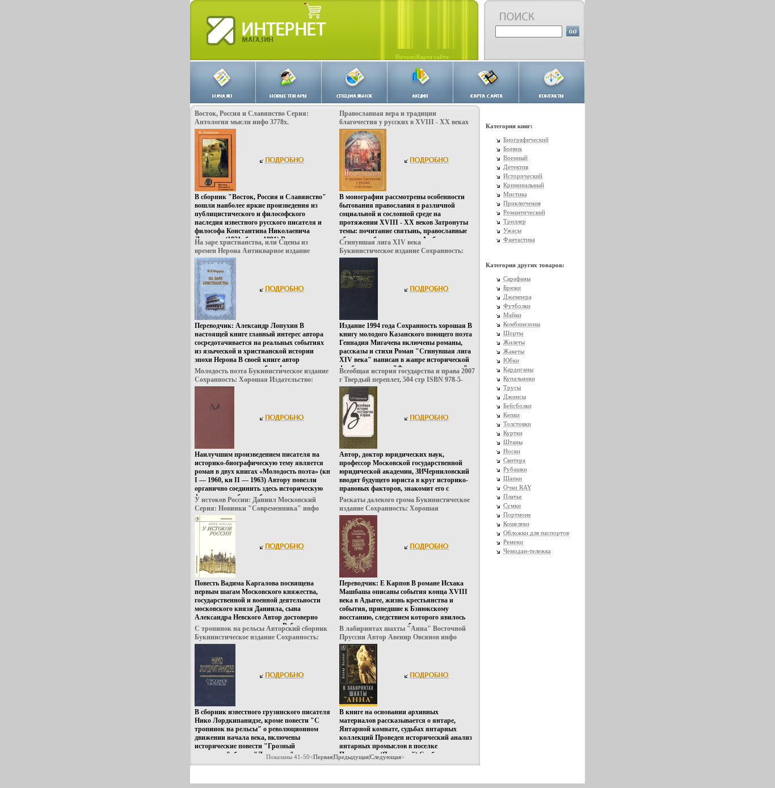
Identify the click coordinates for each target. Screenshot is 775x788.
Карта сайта (432, 56)
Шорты (513, 333)
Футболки (516, 305)
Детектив (515, 166)
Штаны (513, 442)
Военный (515, 157)
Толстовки (517, 423)
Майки (512, 314)
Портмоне (517, 514)
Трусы (512, 387)
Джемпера (517, 296)
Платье (512, 496)
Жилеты (514, 342)
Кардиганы (518, 369)
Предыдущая (351, 756)
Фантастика (519, 239)
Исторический (522, 175)
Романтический (524, 212)
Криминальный (523, 185)
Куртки (513, 432)
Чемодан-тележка (527, 550)
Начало (405, 56)
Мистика (515, 194)
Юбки (511, 360)
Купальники (519, 378)
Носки (511, 451)
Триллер (514, 221)
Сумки (512, 505)
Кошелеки (516, 523)
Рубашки (515, 469)
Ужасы (512, 230)
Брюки (512, 287)
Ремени (513, 541)
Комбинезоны (521, 324)
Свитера (514, 460)
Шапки (512, 478)
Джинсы (514, 396)
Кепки (511, 414)
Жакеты (513, 351)
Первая (322, 756)
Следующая (385, 756)
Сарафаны (516, 278)
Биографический (526, 139)
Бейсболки (517, 405)
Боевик (512, 148)
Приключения (522, 203)
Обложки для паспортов (536, 532)
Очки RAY (517, 487)
